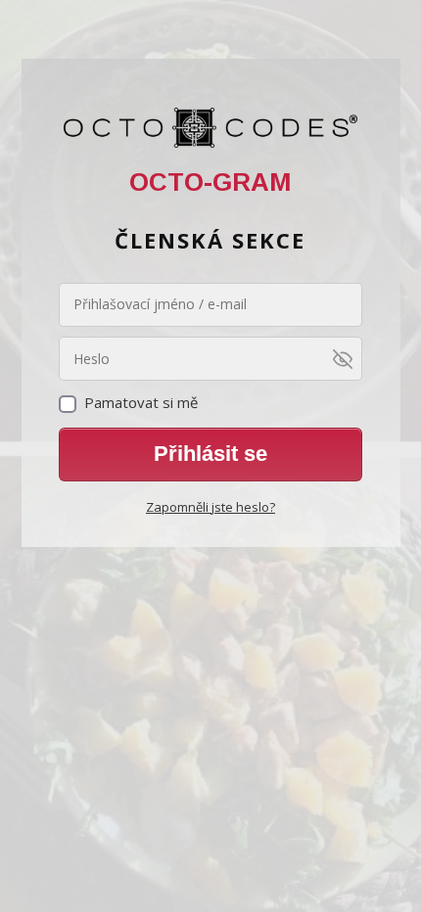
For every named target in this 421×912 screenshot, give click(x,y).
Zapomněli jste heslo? (210, 507)
